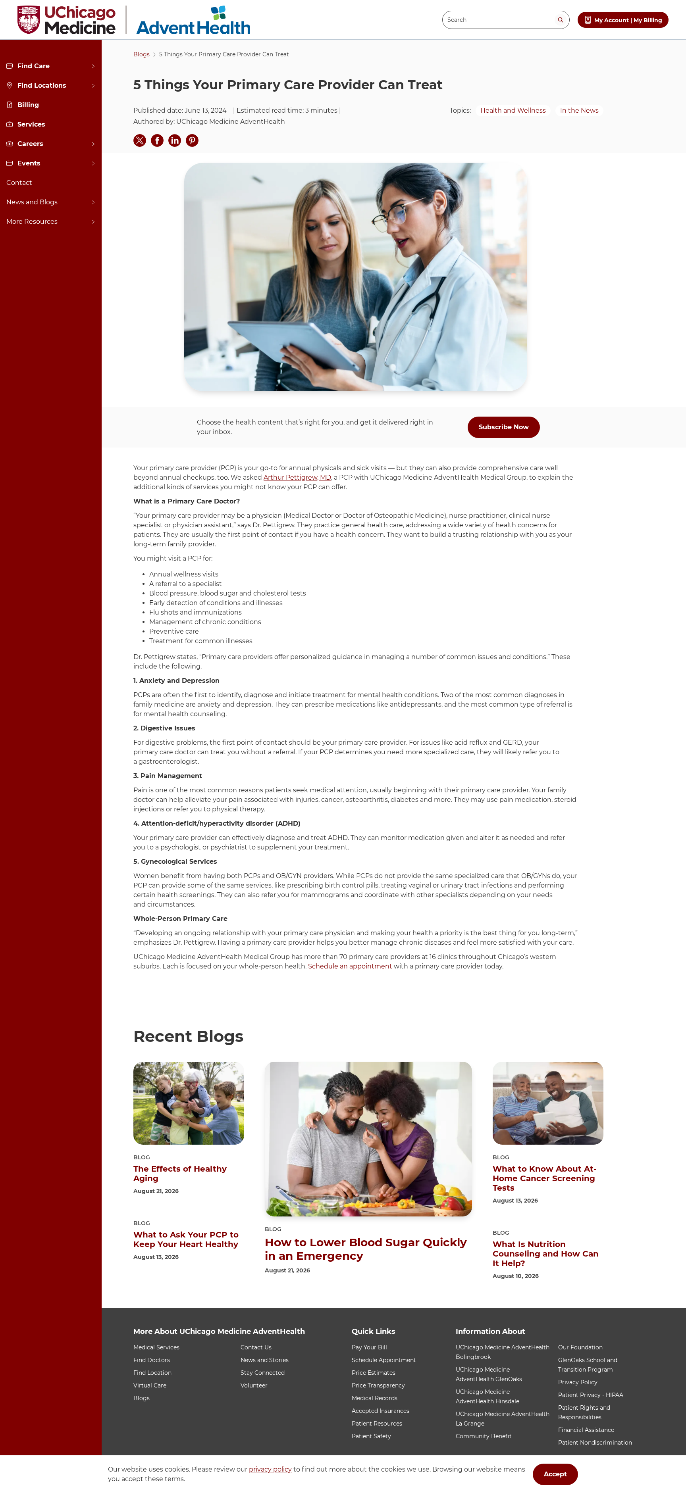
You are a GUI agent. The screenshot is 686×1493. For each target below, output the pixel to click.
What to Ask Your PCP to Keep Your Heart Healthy (186, 1239)
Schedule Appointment (384, 1360)
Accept (555, 1474)
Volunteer (254, 1385)
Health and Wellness (513, 110)
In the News (579, 110)
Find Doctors (151, 1360)
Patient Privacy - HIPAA (590, 1395)
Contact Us (256, 1347)
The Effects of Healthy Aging (180, 1173)
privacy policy (270, 1469)
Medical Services (156, 1347)
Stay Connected (263, 1372)
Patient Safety (371, 1436)
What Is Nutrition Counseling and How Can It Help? (546, 1253)
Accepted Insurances (380, 1410)
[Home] (133, 20)
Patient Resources (377, 1423)
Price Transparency (378, 1385)
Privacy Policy (577, 1382)
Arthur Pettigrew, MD (297, 477)
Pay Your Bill (369, 1347)
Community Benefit (484, 1436)
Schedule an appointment (350, 966)
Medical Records (374, 1398)
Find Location (152, 1372)
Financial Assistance (586, 1429)
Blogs (141, 54)
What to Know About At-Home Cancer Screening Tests (545, 1178)
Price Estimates (373, 1372)
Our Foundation (580, 1347)
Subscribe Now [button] (504, 427)
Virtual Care (149, 1385)
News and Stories (265, 1360)
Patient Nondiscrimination (595, 1442)
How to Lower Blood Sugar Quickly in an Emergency (366, 1249)
